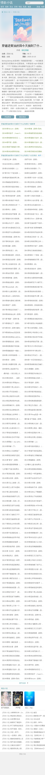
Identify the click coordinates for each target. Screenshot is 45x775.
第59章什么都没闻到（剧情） (13, 291)
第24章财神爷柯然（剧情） (34, 209)
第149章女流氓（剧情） (11, 478)
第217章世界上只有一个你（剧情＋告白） (17, 606)
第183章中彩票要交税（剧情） (13, 533)
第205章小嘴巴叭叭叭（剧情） (13, 578)
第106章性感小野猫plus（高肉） (14, 382)
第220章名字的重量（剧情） (34, 610)
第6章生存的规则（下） (33, 168)
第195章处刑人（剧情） (11, 556)
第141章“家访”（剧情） (10, 460)
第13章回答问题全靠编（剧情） (13, 187)
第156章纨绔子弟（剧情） (33, 487)
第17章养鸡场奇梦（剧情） (12, 196)
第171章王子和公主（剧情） (34, 510)
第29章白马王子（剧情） (11, 223)
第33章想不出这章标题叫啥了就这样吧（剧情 (18, 232)
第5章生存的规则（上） (10, 168)
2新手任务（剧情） (31, 159)
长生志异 (37, 719)
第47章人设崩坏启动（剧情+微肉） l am (16, 264)
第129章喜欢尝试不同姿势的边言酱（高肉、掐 (19, 437)
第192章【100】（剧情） (11, 551)
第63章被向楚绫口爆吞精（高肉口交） (16, 300)
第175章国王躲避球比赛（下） (13, 519)
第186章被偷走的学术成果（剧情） (15, 537)
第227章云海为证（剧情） (11, 628)
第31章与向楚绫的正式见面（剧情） (15, 228)
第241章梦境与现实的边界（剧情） (15, 660)
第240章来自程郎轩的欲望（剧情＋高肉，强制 (19, 151)
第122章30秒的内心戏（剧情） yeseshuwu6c (18, 419)
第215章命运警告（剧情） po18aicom (16, 601)
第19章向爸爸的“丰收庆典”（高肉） (15, 200)
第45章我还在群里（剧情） (12, 260)
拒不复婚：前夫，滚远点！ (20, 729)
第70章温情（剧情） (31, 314)
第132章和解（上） (31, 442)
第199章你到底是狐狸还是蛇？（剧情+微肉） (18, 565)
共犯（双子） (15, 732)
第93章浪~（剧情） (9, 360)
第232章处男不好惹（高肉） (34, 637)
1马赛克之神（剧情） (10, 159)
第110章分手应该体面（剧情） (13, 392)
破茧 (35, 712)
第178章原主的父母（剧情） (34, 524)
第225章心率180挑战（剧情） (13, 624)
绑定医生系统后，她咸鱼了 (20, 716)
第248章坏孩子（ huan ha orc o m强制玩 (17, 133)
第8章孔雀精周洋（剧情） (33, 173)
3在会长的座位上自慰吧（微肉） (14, 164)
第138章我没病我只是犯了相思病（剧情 (16, 455)
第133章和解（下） (9, 446)
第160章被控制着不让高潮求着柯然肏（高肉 (18, 496)
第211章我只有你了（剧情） (12, 592)
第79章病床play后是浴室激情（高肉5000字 (17, 332)
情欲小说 (7, 12)
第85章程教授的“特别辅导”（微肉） (15, 346)
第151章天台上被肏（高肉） (12, 483)
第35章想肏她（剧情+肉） (11, 237)
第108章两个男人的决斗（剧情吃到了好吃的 (18, 387)
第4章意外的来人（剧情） (33, 164)
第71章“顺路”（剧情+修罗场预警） (14, 319)
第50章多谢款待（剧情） (33, 269)
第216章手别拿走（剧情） (33, 601)
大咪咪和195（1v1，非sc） (20, 712)
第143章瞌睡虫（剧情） (33, 460)
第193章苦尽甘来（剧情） (33, 551)
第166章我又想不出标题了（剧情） (15, 505)
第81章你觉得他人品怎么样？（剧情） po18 (18, 337)
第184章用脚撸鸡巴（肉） (33, 533)
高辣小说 (16, 12)
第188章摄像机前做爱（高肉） (13, 542)
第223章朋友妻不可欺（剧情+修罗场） (16, 619)
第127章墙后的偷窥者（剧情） (13, 433)
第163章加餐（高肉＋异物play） (14, 501)
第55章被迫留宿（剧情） (11, 282)
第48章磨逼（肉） (31, 264)
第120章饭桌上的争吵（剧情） (13, 414)
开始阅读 (7, 117)
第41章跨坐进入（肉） (10, 250)
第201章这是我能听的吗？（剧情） (15, 569)
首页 (2, 7)
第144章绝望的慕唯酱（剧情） (13, 464)
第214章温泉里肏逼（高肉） (34, 597)
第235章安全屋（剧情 (10, 647)
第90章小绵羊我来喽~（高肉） (13, 355)
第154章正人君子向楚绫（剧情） (14, 487)
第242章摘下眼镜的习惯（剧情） (14, 147)
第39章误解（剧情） (9, 246)
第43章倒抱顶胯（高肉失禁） (13, 255)
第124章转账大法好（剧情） (34, 423)
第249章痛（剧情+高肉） (33, 129)
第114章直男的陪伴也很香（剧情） (14, 401)
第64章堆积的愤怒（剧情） (34, 300)
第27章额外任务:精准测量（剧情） (14, 219)
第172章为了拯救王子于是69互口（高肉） (17, 515)
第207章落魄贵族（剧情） (11, 583)
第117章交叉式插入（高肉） (34, 405)
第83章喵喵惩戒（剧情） (11, 341)
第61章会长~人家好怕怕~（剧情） (14, 296)
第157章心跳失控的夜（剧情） (13, 492)
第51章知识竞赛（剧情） (11, 273)
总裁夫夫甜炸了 (16, 745)
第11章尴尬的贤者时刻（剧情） (13, 182)
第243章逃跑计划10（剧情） (12, 665)
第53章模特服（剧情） (10, 278)
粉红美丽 (25, 50)
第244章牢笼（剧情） (10, 142)
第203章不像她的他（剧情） (12, 574)
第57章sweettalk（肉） (10, 287)
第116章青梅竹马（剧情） (11, 405)
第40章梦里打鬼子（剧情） (34, 246)
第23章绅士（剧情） (9, 209)
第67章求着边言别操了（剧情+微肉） (15, 310)
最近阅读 (22, 117)
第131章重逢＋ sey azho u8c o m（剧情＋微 (18, 442)
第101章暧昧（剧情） (32, 369)
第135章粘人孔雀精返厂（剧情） (14, 451)
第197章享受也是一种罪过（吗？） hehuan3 (18, 560)
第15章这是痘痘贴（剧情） (12, 191)
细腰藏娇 (37, 742)
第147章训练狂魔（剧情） (11, 474)
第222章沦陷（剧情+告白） (34, 615)
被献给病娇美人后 (16, 739)
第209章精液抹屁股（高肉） (12, 587)
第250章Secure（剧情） (11, 129)
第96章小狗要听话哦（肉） (12, 364)
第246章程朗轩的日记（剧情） (13, 138)
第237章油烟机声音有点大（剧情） (15, 651)
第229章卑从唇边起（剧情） (12, 633)
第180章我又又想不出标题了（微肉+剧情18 (18, 528)
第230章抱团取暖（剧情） (33, 633)
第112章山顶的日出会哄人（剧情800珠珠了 (17, 396)
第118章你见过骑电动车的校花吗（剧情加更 (18, 410)
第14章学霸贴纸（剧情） (33, 187)
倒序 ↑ (40, 155)
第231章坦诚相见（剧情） (11, 637)
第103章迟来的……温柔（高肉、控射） (16, 378)
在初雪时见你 (15, 719)
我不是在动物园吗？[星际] (19, 742)
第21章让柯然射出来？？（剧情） (14, 205)
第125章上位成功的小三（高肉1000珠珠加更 (18, 428)
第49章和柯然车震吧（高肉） (13, 269)
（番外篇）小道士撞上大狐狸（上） (15, 373)
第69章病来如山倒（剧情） (12, 314)
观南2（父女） (39, 729)
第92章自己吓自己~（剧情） (34, 355)
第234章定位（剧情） (32, 642)
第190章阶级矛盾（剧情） (11, 546)
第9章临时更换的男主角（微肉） (14, 178)
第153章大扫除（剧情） (33, 483)
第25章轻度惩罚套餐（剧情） (13, 214)
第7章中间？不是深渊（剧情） (13, 173)
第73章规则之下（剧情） (11, 323)
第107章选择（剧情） (32, 382)
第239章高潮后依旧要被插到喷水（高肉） (17, 656)
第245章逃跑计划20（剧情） (12, 669)
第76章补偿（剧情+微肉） (11, 328)
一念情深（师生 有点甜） (19, 735)
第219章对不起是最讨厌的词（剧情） (15, 610)
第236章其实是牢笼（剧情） (34, 647)
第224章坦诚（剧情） (32, 619)
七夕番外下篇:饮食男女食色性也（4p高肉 (17, 469)
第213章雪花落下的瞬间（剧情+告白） (16, 597)
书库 (43, 7)
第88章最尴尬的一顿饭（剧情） (13, 351)
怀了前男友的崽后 (16, 726)
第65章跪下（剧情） (9, 305)
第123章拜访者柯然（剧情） (12, 423)
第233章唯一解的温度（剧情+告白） (15, 642)
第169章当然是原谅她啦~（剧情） (14, 510)
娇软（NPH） (38, 722)
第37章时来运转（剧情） (11, 241)
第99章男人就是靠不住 (10, 369)
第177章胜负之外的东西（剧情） (14, 524)
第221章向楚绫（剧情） (11, 615)
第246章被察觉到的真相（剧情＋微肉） (16, 674)
